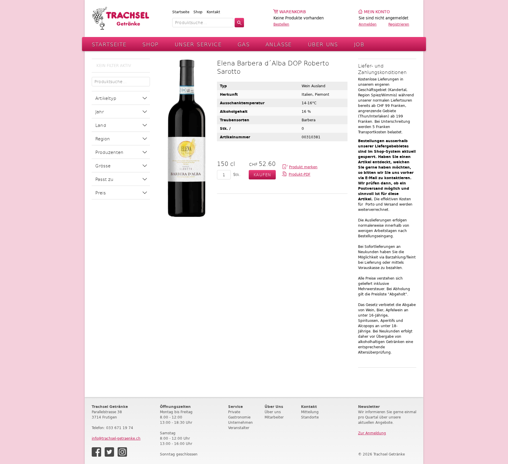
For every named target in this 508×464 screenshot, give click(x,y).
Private (234, 412)
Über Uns (323, 44)
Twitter (109, 452)
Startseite (180, 12)
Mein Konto (377, 12)
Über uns (273, 412)
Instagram (122, 452)
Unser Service (198, 44)
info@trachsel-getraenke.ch (116, 438)
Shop (198, 12)
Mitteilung (310, 412)
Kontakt (213, 12)
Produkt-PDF (299, 174)
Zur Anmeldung (372, 433)
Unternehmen (240, 422)
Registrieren (398, 24)
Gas (244, 44)
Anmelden (368, 24)
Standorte (310, 417)
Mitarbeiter (274, 417)
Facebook (96, 452)
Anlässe (278, 44)
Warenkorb (292, 12)
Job (359, 44)
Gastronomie (239, 417)
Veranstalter (238, 428)
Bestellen (281, 24)
